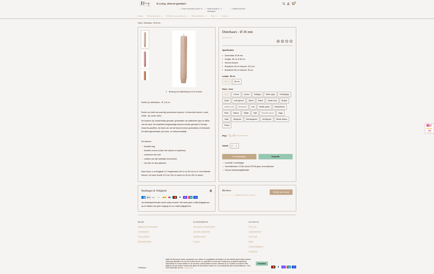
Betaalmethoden (144, 241)
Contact (196, 241)
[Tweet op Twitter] (286, 41)
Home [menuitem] (140, 16)
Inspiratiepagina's (256, 246)
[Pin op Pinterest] (282, 41)
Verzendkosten (242, 136)
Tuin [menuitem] (213, 16)
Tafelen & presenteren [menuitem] (175, 16)
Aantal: (225, 146)
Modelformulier (199, 236)
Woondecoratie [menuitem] (153, 16)
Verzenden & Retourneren (204, 227)
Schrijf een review (281, 192)
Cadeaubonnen (255, 232)
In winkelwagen (239, 157)
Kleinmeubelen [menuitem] (198, 16)
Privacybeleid (143, 236)
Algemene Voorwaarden (148, 227)
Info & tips (253, 236)
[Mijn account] (288, 3)
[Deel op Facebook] (278, 41)
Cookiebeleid (143, 232)
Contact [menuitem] (224, 16)
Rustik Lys (227, 38)
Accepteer (262, 264)
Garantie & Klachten (201, 232)
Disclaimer (253, 251)
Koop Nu (275, 157)
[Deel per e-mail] (291, 41)
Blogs (251, 241)
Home (140, 23)
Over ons (252, 227)
